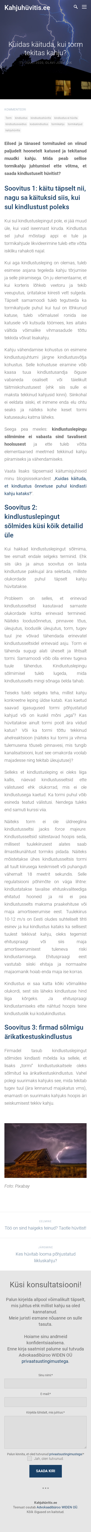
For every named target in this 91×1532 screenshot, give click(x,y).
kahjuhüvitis (13, 130)
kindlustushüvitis (41, 118)
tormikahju (57, 124)
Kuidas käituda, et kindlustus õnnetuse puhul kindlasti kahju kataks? (45, 486)
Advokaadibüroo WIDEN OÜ (56, 1507)
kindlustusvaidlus (16, 124)
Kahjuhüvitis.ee (27, 7)
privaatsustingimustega (45, 1361)
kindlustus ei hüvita (66, 118)
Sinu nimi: (44, 1375)
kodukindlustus (39, 124)
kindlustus (21, 118)
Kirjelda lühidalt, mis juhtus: (44, 1412)
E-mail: (44, 1394)
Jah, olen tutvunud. (49, 1459)
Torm (9, 118)
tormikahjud (75, 124)
